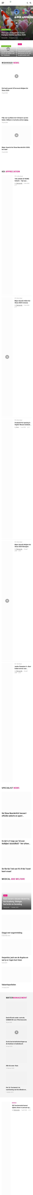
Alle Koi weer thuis (12, 1065)
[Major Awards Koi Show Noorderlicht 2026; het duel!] (16, 135)
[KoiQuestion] (16, 3)
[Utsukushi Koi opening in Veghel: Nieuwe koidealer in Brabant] (7, 479)
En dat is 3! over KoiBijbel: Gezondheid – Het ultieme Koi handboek (16, 843)
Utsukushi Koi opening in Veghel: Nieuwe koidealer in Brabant (23, 424)
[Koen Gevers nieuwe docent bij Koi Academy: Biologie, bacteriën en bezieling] (16, 896)
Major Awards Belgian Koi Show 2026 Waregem (23, 545)
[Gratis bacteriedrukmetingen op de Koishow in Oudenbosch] (16, 1032)
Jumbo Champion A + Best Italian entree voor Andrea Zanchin (23, 668)
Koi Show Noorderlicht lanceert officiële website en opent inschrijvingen (14, 816)
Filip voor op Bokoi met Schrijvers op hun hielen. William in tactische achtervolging (15, 119)
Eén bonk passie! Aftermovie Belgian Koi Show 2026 (15, 89)
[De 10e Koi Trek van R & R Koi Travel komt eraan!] (16, 856)
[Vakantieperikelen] (16, 974)
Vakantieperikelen (9, 984)
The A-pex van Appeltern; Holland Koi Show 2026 (13, 33)
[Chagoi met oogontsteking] (16, 922)
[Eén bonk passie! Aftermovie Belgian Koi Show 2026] (16, 76)
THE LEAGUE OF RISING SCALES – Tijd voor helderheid (22, 181)
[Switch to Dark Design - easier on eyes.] (27, 3)
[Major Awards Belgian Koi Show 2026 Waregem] (7, 600)
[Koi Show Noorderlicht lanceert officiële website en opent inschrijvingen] (16, 801)
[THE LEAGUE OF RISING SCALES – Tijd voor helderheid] (7, 235)
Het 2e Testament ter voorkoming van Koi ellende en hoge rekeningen (16, 1089)
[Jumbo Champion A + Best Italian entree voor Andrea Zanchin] (7, 722)
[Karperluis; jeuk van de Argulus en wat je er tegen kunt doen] (16, 947)
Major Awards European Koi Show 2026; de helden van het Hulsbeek (7, 52)
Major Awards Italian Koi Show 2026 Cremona (22, 302)
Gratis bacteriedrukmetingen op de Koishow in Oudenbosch (16, 1042)
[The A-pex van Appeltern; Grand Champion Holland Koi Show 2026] (16, 23)
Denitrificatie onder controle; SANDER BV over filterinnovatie (16, 1018)
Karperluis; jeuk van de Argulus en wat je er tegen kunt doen (15, 958)
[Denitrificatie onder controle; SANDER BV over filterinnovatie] (16, 1008)
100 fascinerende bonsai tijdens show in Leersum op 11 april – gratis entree (21, 1107)
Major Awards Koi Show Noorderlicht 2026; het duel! (16, 148)
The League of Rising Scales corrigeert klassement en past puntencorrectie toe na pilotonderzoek (24, 51)
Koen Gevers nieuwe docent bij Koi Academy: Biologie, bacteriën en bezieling (16, 901)
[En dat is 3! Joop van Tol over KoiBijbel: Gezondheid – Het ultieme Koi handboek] (16, 828)
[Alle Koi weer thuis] (16, 1056)
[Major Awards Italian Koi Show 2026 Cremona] (7, 357)
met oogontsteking (12, 932)
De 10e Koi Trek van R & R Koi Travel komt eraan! (16, 870)
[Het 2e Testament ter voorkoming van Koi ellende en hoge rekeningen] (16, 1078)
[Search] (30, 3)
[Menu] (3, 3)
